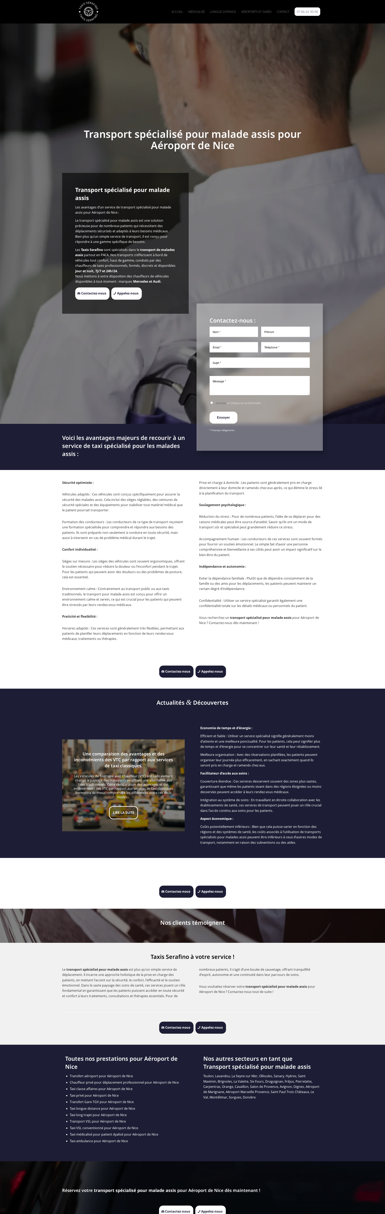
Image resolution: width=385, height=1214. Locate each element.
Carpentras (211, 1086)
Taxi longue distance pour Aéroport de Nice (102, 1108)
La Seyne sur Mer (244, 1076)
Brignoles (225, 1081)
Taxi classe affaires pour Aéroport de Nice (101, 1089)
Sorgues (235, 1097)
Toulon (208, 1076)
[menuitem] (177, 11)
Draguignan (274, 1081)
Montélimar (218, 1097)
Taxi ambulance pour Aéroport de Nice (99, 1141)
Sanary (279, 1076)
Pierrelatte (304, 1081)
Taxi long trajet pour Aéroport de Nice (98, 1115)
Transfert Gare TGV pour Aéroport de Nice (102, 1102)
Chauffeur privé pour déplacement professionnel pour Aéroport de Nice (124, 1082)
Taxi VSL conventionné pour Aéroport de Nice (104, 1128)
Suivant (176, 785)
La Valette (241, 1081)
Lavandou (222, 1076)
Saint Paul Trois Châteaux (290, 1092)
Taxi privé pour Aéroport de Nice (94, 1095)
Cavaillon (241, 1086)
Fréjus (289, 1081)
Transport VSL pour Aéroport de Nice (98, 1121)
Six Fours (257, 1081)
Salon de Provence (264, 1086)
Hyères (291, 1076)
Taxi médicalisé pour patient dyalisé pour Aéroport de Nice (114, 1134)
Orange (227, 1086)
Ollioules (265, 1076)
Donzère (249, 1097)
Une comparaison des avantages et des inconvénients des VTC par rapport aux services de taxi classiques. (123, 760)
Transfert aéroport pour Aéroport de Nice (101, 1076)
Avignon (286, 1086)
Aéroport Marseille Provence (247, 1092)
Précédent (71, 785)
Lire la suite (123, 812)
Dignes (299, 1086)
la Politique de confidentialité (244, 403)
